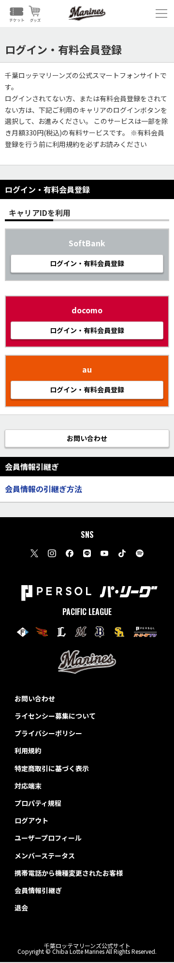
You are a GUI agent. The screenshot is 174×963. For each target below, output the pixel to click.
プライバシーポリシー (48, 733)
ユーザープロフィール (48, 838)
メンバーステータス (44, 855)
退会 (21, 907)
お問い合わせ (34, 698)
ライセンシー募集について (55, 716)
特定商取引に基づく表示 (51, 768)
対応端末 (28, 785)
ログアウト (31, 820)
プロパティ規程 (37, 803)
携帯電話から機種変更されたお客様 (68, 873)
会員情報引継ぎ (38, 890)
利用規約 (28, 750)
